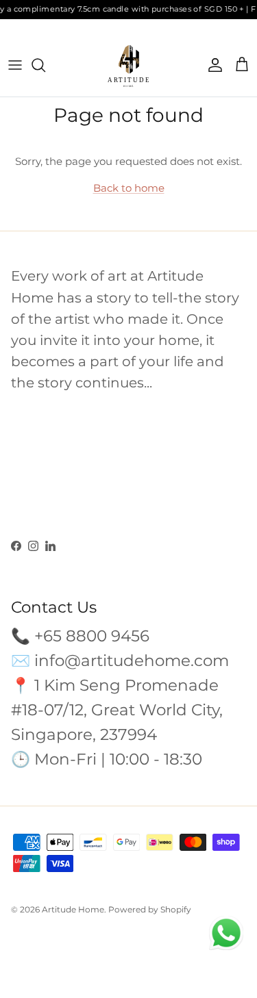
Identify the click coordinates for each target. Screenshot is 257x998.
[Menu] (15, 65)
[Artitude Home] (129, 65)
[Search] (45, 65)
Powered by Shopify (149, 909)
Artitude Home (73, 909)
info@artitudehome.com (131, 660)
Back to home (128, 187)
